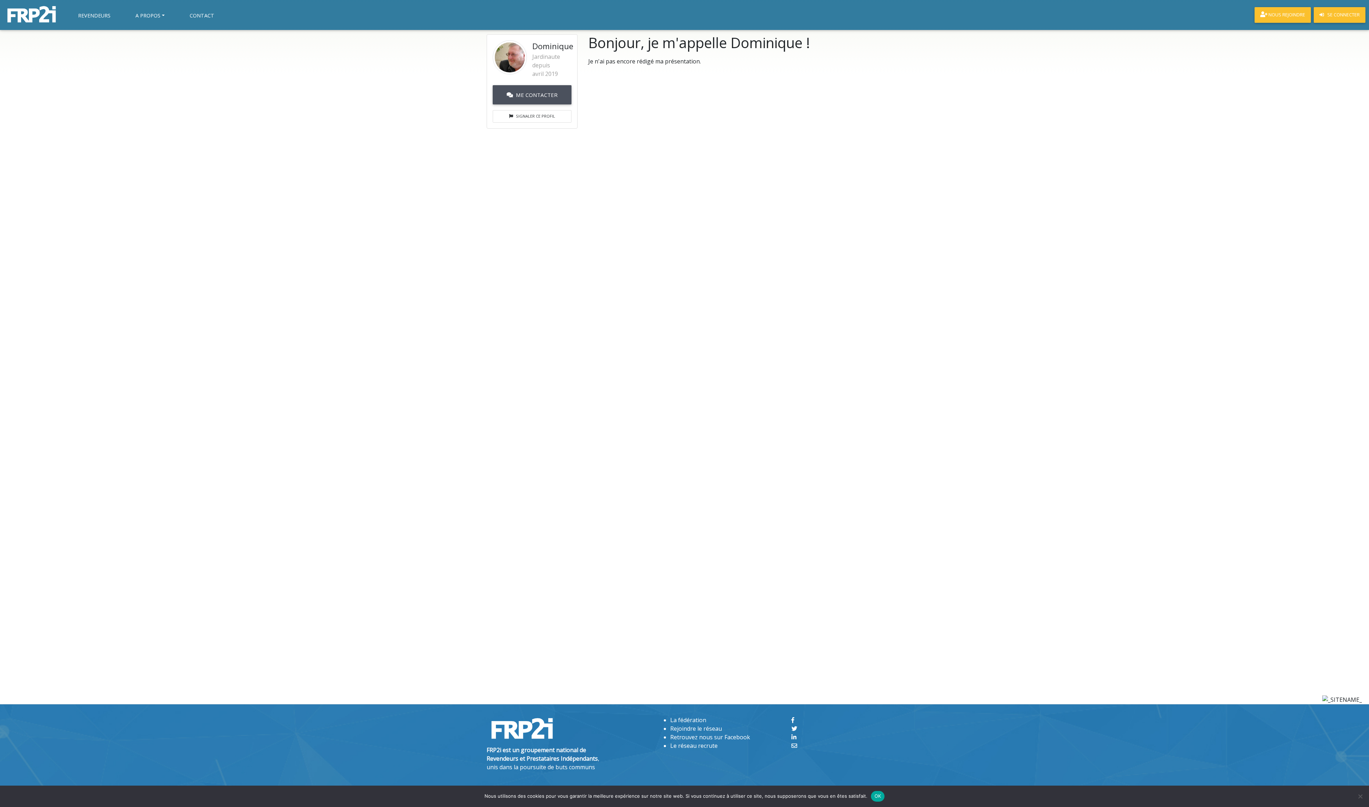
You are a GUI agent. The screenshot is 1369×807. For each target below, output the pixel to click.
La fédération (688, 720)
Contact (202, 15)
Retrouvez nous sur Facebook (710, 737)
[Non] (1360, 796)
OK (878, 796)
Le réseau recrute (694, 746)
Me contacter (537, 94)
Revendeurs (94, 15)
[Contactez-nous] (794, 746)
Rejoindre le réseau (696, 729)
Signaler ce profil (535, 116)
